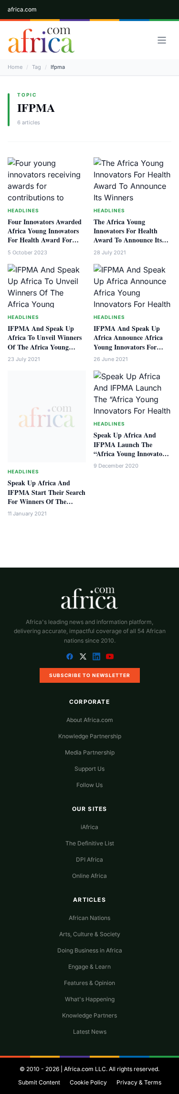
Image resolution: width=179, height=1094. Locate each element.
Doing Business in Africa (89, 950)
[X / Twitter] (83, 656)
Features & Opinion (89, 982)
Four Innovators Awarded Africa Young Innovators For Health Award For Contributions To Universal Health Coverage (46, 240)
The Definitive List (89, 843)
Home (15, 67)
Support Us (89, 768)
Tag (36, 67)
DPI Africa (89, 859)
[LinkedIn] (96, 656)
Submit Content (39, 1082)
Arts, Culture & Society (89, 934)
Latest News (89, 1031)
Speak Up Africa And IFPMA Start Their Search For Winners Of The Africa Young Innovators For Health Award (46, 501)
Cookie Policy (88, 1082)
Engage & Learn (89, 966)
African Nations (89, 917)
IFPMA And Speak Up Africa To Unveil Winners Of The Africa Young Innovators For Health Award (45, 346)
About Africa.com (89, 719)
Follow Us (89, 784)
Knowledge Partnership (89, 736)
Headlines (23, 210)
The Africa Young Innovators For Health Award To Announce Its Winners (128, 235)
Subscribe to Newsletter (89, 675)
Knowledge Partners (89, 1015)
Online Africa (89, 875)
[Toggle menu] (161, 40)
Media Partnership (90, 752)
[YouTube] (110, 656)
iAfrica (89, 827)
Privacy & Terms (138, 1082)
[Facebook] (70, 656)
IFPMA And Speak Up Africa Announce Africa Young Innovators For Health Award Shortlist (128, 342)
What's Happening (90, 999)
